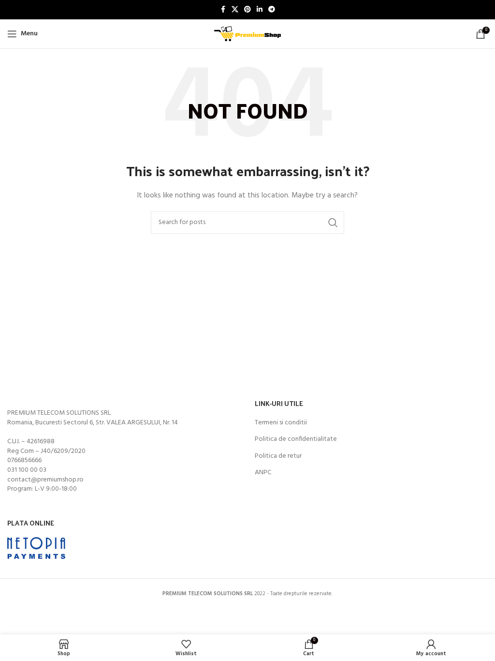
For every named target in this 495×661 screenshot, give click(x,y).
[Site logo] (247, 34)
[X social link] (235, 10)
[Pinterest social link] (247, 10)
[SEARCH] (333, 222)
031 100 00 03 (26, 470)
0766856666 (24, 460)
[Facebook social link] (223, 10)
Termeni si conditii (281, 423)
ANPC (263, 473)
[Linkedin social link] (259, 10)
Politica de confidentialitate (296, 439)
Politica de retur (278, 456)
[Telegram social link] (271, 10)
